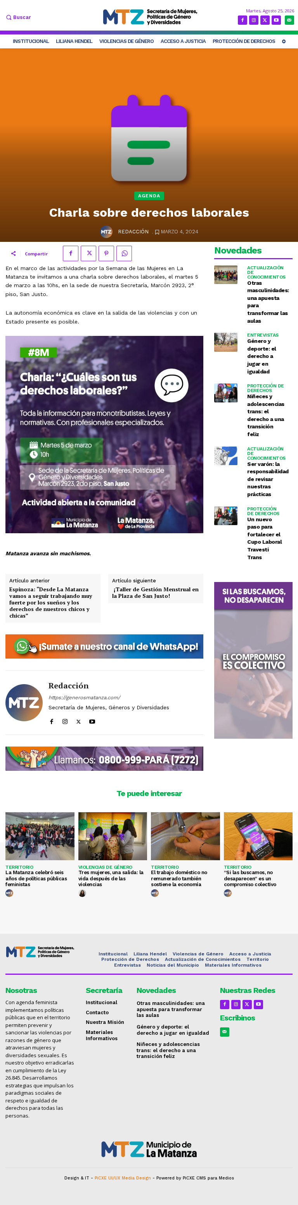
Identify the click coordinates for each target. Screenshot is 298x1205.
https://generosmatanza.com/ (84, 697)
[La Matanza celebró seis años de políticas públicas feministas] (39, 836)
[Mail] (289, 20)
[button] (17, 17)
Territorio (19, 867)
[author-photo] (10, 893)
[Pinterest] (106, 253)
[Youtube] (276, 20)
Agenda (149, 196)
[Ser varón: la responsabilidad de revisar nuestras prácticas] (226, 456)
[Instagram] (253, 20)
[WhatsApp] (124, 253)
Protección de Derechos (265, 388)
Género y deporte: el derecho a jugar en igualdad (261, 356)
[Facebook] (242, 20)
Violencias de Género (105, 867)
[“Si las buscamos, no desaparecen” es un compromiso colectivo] (258, 836)
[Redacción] (107, 232)
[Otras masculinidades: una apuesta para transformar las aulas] (226, 274)
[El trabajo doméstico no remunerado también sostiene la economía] (185, 836)
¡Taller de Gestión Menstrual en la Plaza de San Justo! (155, 592)
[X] (265, 20)
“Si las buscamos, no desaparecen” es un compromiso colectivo (250, 878)
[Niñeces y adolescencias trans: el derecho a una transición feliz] (226, 392)
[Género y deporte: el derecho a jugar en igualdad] (226, 342)
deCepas (126, 1188)
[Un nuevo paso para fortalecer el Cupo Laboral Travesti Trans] (226, 516)
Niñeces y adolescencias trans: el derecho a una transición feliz (168, 1050)
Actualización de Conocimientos (266, 272)
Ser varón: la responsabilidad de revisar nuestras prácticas (268, 479)
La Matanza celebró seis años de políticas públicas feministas (36, 878)
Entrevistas (263, 335)
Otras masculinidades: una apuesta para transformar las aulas (171, 1009)
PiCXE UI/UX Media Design (123, 1178)
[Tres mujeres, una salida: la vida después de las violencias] (112, 836)
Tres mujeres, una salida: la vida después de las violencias (111, 878)
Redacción (133, 231)
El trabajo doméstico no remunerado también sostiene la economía (179, 878)
